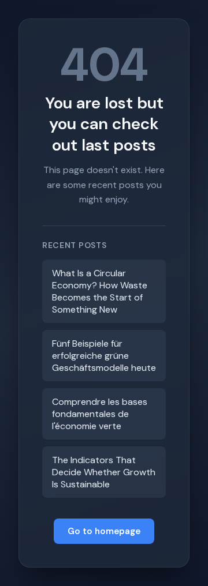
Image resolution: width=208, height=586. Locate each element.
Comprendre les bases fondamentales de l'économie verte (99, 414)
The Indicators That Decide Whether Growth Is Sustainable (103, 472)
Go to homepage (104, 531)
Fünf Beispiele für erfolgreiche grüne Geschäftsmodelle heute (104, 355)
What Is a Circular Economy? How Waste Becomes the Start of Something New (99, 291)
